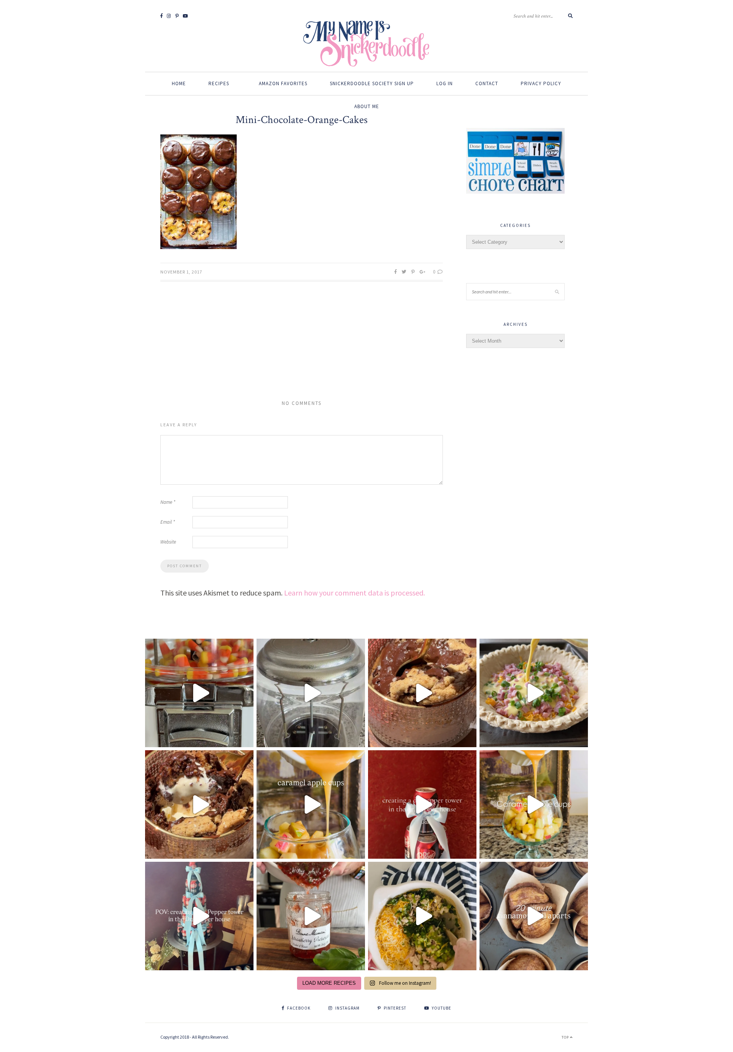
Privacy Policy (541, 83)
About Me (366, 106)
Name (167, 502)
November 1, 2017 (181, 272)
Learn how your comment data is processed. (354, 592)
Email (167, 522)
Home (179, 83)
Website (168, 542)
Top (566, 1037)
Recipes (218, 83)
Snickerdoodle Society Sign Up (372, 83)
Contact (486, 83)
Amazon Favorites (283, 83)
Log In (444, 83)
